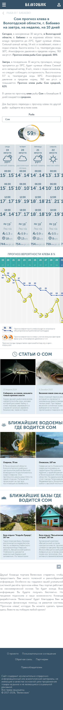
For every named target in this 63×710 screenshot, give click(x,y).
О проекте (13, 653)
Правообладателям (31, 667)
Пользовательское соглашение (39, 653)
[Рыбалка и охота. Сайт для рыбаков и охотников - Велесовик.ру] (35, 4)
